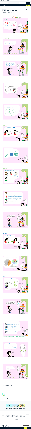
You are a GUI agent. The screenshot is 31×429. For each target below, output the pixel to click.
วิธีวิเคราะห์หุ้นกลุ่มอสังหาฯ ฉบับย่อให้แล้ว (22, 408)
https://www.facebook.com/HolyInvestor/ (15, 383)
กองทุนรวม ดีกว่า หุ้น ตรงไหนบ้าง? (9, 408)
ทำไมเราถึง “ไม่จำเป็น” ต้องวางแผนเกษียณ (15, 408)
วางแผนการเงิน (3, 9)
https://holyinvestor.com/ (9, 385)
